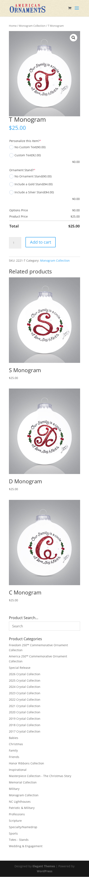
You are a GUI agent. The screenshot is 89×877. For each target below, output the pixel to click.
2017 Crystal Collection (24, 731)
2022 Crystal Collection (24, 699)
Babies (13, 738)
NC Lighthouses (20, 802)
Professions (17, 814)
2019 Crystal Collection (24, 719)
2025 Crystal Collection (24, 680)
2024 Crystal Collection (24, 687)
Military (14, 789)
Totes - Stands (19, 840)
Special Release (19, 668)
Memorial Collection (23, 782)
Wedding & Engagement (25, 846)
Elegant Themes (43, 866)
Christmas (16, 744)
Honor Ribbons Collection (26, 763)
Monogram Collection (32, 26)
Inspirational (17, 770)
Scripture (15, 821)
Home (13, 26)
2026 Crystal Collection (24, 674)
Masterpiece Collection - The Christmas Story (40, 776)
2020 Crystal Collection (24, 712)
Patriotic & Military (22, 808)
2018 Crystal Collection (24, 725)
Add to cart (40, 242)
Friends (14, 757)
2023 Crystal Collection (24, 693)
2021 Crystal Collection (24, 706)
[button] (73, 37)
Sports (13, 833)
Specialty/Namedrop (23, 827)
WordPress (44, 871)
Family (13, 750)
